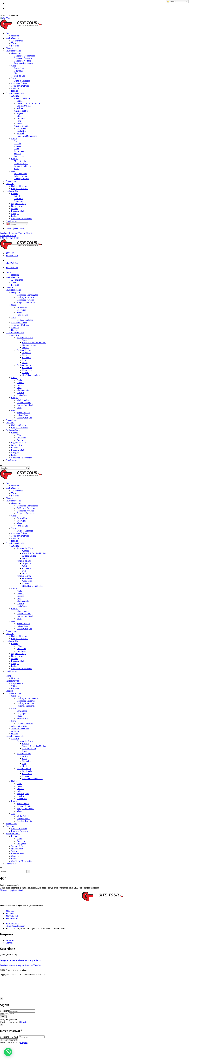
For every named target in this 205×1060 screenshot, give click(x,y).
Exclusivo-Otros (13, 641)
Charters (9, 498)
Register (23, 1022)
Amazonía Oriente (19, 533)
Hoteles (14, 541)
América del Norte (25, 548)
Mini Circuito (23, 611)
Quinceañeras (17, 656)
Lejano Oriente (23, 626)
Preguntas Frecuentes (26, 513)
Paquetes (15, 496)
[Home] (21, 248)
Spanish (12, 224)
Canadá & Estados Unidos (34, 553)
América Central (24, 576)
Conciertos (21, 648)
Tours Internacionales (15, 543)
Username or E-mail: (9, 1037)
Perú (24, 571)
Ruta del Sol (22, 526)
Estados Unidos (29, 556)
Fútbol (19, 646)
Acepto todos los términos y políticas (20, 960)
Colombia (26, 568)
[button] (8, 1052)
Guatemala (27, 578)
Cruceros (10, 633)
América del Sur (24, 561)
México (25, 558)
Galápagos (15, 503)
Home (8, 483)
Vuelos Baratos (12, 488)
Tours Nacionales (13, 501)
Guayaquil (21, 521)
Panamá (25, 583)
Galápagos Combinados (27, 506)
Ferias (13, 666)
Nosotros (15, 485)
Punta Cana (22, 606)
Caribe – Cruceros (19, 636)
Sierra (13, 528)
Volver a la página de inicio (12, 890)
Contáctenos (11, 671)
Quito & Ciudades (25, 531)
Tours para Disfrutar (20, 536)
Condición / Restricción (21, 668)
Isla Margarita (23, 601)
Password (4, 1014)
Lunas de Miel (17, 661)
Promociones (11, 631)
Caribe (14, 588)
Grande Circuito (24, 613)
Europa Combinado (25, 616)
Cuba (19, 598)
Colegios (15, 663)
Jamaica (20, 603)
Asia (13, 621)
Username (4, 1011)
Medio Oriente (23, 623)
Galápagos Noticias (25, 511)
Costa (13, 516)
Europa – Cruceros (19, 638)
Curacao (20, 596)
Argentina (26, 563)
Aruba (19, 591)
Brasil (24, 573)
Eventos (14, 643)
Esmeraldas (22, 518)
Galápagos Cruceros (26, 508)
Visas (19, 618)
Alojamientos (17, 490)
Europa (14, 608)
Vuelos (14, 493)
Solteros (14, 658)
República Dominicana (32, 586)
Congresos (21, 651)
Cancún (20, 593)
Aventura (15, 538)
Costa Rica (27, 581)
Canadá (25, 551)
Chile (24, 566)
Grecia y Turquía (24, 628)
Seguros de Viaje (18, 653)
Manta (19, 523)
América (15, 546)
